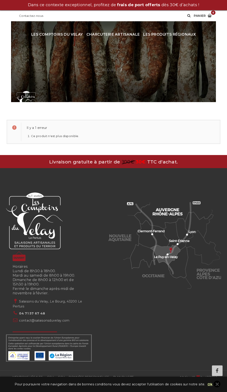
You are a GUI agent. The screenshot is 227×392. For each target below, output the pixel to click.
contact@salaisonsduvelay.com (44, 320)
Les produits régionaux (169, 34)
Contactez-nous (31, 15)
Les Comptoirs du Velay (57, 34)
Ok (210, 384)
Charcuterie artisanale (113, 34)
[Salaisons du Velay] (26, 101)
